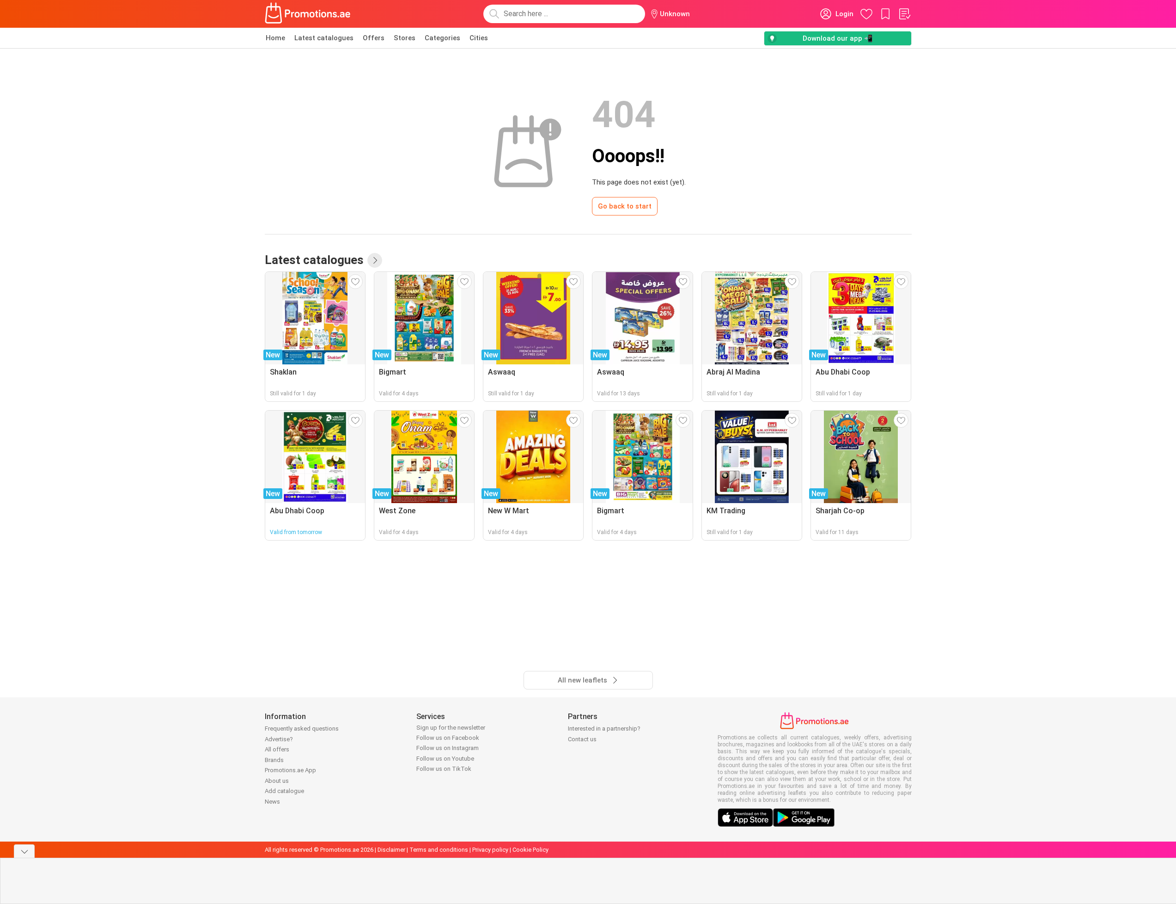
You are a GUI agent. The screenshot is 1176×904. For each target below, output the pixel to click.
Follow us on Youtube (445, 758)
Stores (404, 38)
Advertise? (279, 739)
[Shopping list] (904, 13)
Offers (373, 38)
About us (277, 780)
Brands (274, 759)
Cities (478, 38)
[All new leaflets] (374, 260)
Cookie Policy (530, 849)
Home (275, 38)
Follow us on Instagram (447, 747)
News (272, 801)
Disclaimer (391, 849)
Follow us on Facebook (447, 737)
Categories (442, 38)
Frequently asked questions (302, 728)
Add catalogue (284, 790)
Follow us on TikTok (443, 768)
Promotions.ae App (290, 770)
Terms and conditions (438, 849)
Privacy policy (490, 849)
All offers (277, 749)
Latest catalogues (323, 38)
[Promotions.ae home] (308, 13)
